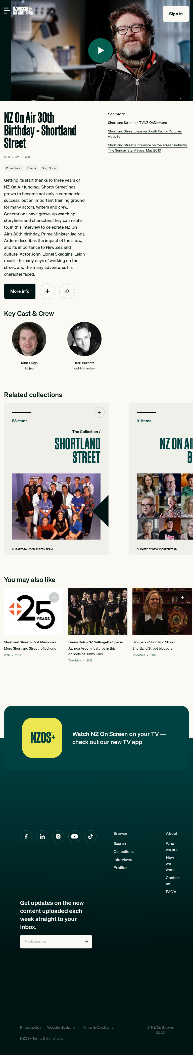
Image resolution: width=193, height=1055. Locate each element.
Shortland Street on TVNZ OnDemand (137, 122)
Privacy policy (30, 1027)
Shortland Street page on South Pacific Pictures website (145, 133)
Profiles (120, 867)
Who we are (172, 846)
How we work (170, 863)
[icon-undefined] (47, 291)
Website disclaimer (62, 1027)
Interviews (123, 859)
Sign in (176, 13)
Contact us (173, 880)
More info (19, 291)
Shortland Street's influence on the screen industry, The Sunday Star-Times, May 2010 (147, 147)
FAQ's (171, 891)
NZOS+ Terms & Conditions (41, 1038)
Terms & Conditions (98, 1027)
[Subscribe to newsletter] (86, 942)
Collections (124, 851)
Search (120, 843)
